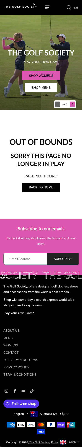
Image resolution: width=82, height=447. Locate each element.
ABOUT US (11, 330)
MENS (8, 338)
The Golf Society (39, 442)
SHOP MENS (41, 87)
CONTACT (11, 352)
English (18, 414)
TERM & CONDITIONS (19, 374)
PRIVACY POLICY (16, 367)
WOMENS (10, 345)
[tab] (65, 104)
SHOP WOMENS (41, 75)
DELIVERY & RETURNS (20, 360)
